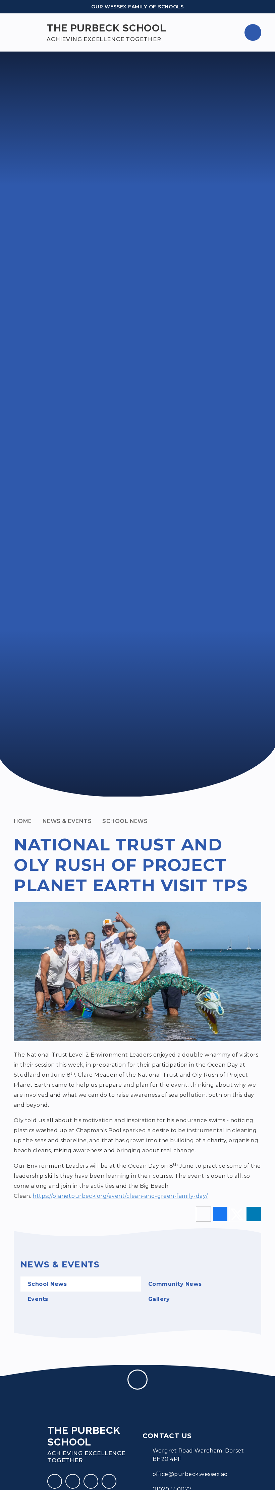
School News (125, 821)
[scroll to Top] (137, 1380)
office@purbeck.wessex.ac (190, 1474)
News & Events (67, 821)
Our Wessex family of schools (137, 7)
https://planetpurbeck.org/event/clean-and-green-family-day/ (120, 1196)
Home (23, 821)
